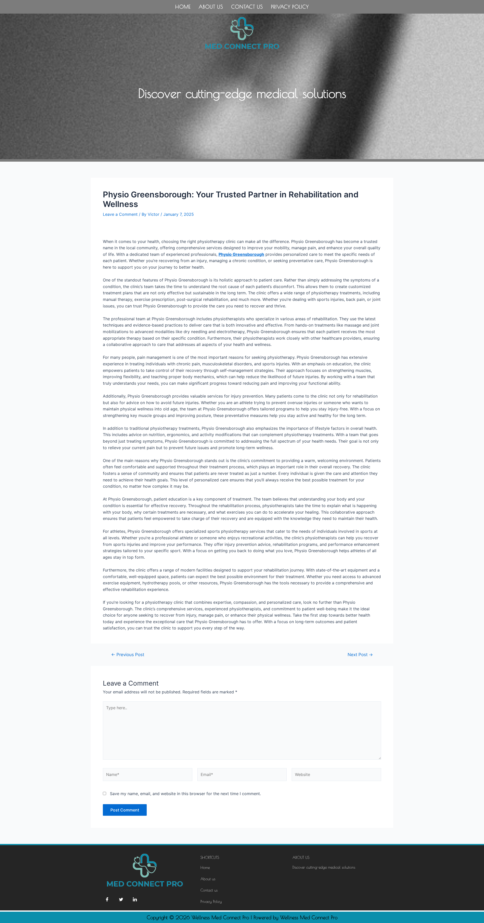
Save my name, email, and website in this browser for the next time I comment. (185, 793)
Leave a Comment (120, 214)
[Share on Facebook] (107, 899)
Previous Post (127, 654)
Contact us (247, 7)
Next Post (360, 654)
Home (183, 7)
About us (211, 7)
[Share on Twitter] (121, 899)
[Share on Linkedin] (135, 899)
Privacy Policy (290, 7)
